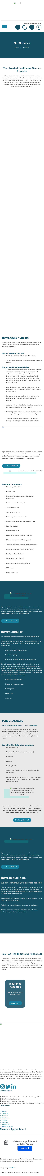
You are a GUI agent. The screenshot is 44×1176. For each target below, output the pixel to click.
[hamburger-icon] (4, 26)
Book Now (24, 1148)
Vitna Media (12, 1168)
